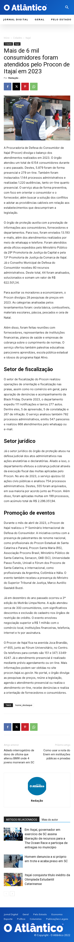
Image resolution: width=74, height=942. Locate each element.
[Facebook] (7, 86)
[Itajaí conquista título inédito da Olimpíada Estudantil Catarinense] (13, 879)
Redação (13, 77)
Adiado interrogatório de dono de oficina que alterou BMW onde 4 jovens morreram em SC (19, 756)
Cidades (17, 37)
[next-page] (12, 893)
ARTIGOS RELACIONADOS (21, 819)
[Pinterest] (25, 86)
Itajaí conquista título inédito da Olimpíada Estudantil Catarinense (47, 879)
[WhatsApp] (34, 86)
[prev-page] (6, 893)
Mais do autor (50, 819)
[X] (16, 86)
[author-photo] (37, 795)
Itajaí (28, 37)
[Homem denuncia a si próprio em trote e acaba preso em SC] (13, 861)
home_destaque (23, 705)
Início (6, 37)
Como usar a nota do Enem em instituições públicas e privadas (56, 754)
